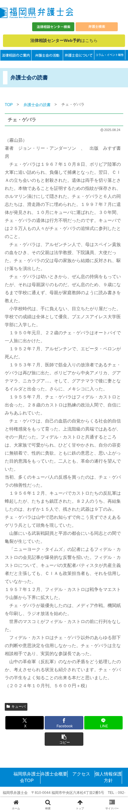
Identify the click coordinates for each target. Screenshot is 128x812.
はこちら (64, 40)
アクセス (81, 773)
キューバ (18, 706)
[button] (64, 739)
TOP (9, 105)
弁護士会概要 (53, 773)
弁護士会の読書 (37, 105)
